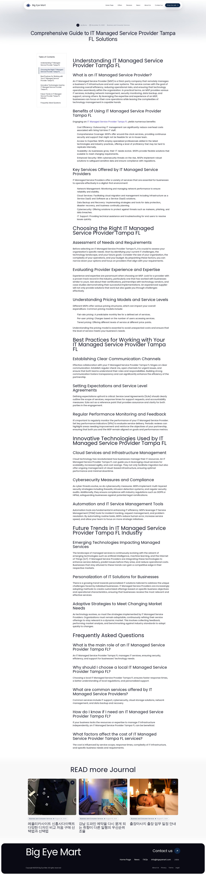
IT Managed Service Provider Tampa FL (107, 121)
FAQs (145, 859)
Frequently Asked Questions (51, 103)
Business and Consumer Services (118, 25)
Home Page (125, 859)
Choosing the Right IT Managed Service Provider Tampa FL (52, 71)
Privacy (163, 868)
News (136, 859)
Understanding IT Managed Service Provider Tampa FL (50, 64)
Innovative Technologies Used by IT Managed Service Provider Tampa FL (53, 87)
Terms (171, 868)
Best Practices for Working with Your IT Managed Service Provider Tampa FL (52, 78)
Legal (177, 868)
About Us (155, 868)
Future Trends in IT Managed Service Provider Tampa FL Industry (51, 96)
